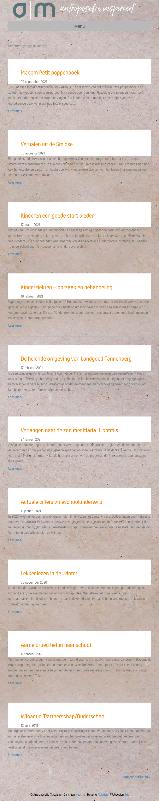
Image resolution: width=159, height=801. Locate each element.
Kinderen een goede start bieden (58, 215)
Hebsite (80, 794)
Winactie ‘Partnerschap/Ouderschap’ (63, 716)
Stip (126, 794)
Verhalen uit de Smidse (47, 144)
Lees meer (15, 111)
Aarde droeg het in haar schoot (56, 644)
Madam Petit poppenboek (50, 72)
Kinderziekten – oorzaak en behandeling (66, 287)
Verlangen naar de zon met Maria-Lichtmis (69, 430)
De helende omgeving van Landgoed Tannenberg (76, 358)
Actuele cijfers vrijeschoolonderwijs (61, 501)
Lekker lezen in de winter (49, 573)
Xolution (103, 794)
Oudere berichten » (137, 777)
